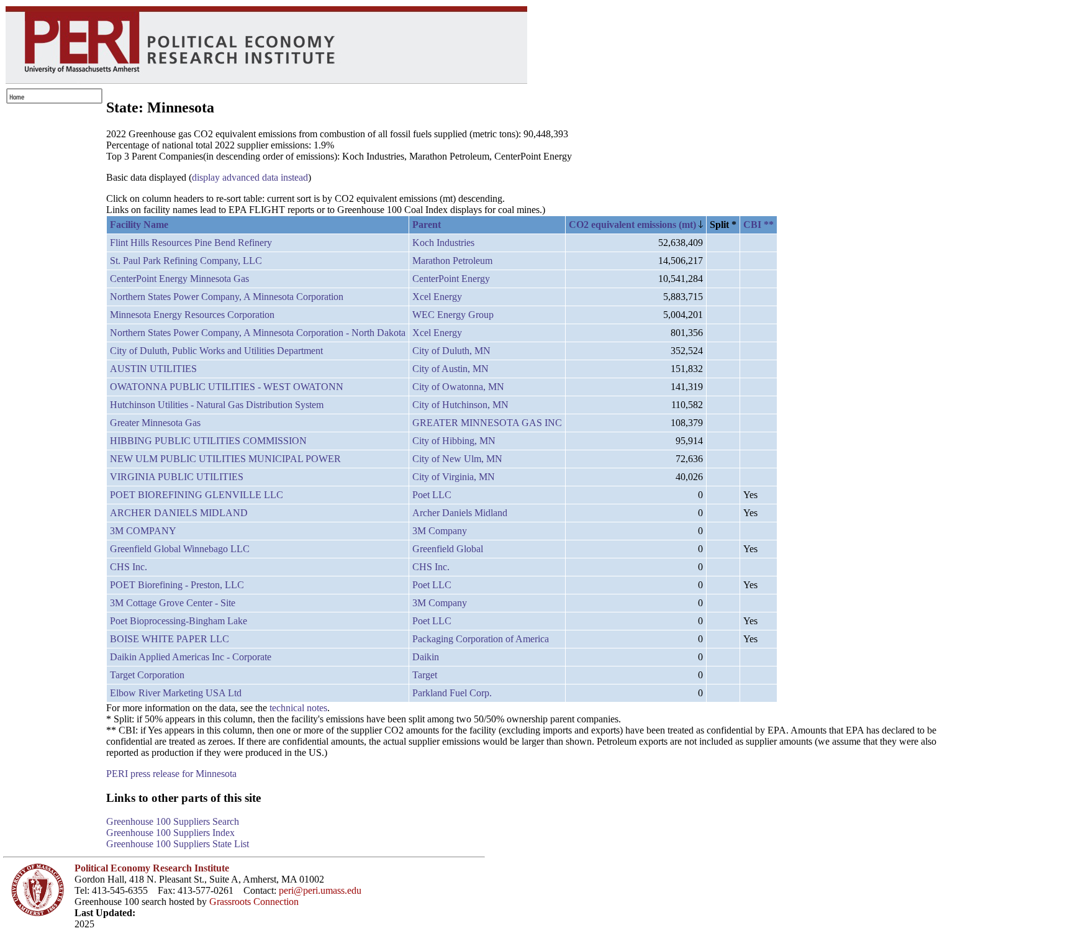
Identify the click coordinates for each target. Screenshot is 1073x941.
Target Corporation (147, 675)
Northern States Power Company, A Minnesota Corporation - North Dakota (257, 332)
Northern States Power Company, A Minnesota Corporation (226, 296)
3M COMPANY (143, 530)
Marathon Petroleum (452, 260)
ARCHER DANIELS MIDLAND (179, 512)
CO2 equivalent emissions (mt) (634, 224)
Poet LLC (431, 494)
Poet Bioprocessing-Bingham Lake (178, 621)
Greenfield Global (447, 548)
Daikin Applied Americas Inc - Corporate (190, 657)
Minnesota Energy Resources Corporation (192, 314)
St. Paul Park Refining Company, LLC (186, 260)
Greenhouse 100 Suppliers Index (170, 832)
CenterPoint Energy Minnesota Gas (179, 278)
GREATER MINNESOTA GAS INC (487, 422)
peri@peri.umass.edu (320, 890)
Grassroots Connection (254, 901)
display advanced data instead (250, 177)
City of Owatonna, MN (458, 386)
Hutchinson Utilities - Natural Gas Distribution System (217, 404)
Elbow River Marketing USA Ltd (176, 693)
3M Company (439, 530)
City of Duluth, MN (451, 350)
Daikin (425, 657)
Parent (426, 224)
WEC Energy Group (453, 314)
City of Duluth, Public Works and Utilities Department (216, 350)
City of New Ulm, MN (457, 458)
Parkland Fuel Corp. (452, 693)
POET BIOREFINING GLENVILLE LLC (196, 494)
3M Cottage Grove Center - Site (172, 603)
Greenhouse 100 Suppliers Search (172, 821)
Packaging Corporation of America (480, 639)
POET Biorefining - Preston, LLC (177, 585)
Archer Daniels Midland (459, 512)
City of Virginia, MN (453, 476)
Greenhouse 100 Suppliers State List (177, 844)
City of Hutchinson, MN (460, 404)
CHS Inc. (128, 566)
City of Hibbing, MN (454, 440)
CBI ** (758, 224)
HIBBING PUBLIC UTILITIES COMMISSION (208, 440)
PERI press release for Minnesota (171, 773)
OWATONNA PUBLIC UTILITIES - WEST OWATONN (226, 386)
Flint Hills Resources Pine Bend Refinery (191, 242)
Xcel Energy (437, 296)
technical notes (298, 707)
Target (424, 675)
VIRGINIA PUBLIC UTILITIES (176, 476)
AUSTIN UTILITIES (153, 368)
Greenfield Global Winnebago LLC (180, 548)
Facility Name (139, 224)
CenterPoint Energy (451, 278)
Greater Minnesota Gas (155, 422)
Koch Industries (443, 242)
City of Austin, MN (450, 368)
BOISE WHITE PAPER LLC (169, 639)
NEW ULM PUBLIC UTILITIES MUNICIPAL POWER (225, 458)
